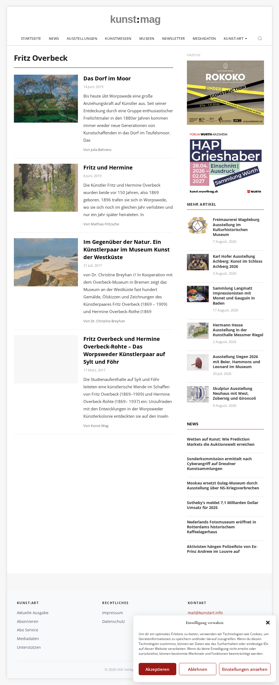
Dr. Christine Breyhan (108, 321)
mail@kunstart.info (205, 612)
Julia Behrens (101, 149)
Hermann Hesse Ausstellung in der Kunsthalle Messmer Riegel (238, 329)
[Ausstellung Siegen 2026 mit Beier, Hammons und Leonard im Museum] (198, 367)
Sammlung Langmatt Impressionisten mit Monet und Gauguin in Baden (234, 296)
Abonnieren (27, 621)
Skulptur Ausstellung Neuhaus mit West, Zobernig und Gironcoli (234, 393)
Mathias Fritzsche (105, 224)
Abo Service (27, 629)
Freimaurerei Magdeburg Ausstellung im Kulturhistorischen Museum (236, 227)
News (54, 38)
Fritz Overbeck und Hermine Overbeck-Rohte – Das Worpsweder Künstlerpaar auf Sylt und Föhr (124, 350)
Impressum (112, 612)
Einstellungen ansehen (245, 669)
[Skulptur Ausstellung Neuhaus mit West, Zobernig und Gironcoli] (198, 399)
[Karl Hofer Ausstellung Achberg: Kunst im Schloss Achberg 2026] (198, 266)
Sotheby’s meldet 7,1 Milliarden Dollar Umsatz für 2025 (222, 505)
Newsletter (173, 38)
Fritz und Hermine (108, 167)
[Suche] (259, 38)
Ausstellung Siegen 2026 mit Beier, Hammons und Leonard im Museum (236, 361)
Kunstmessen (118, 38)
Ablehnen (197, 669)
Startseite (31, 38)
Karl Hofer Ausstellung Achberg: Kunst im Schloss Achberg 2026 (237, 261)
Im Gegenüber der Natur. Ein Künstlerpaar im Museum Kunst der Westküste (126, 249)
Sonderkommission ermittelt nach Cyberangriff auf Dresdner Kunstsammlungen (219, 463)
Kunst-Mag (99, 425)
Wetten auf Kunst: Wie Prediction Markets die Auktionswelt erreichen (220, 442)
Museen (146, 38)
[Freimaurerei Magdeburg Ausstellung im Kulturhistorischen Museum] (198, 230)
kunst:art (234, 38)
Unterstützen (29, 647)
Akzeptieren (157, 669)
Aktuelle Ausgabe (32, 612)
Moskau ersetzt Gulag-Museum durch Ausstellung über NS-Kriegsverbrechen (223, 485)
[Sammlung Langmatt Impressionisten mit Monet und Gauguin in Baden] (198, 298)
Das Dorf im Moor (107, 78)
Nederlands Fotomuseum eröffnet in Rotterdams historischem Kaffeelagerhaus (221, 526)
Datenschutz (113, 621)
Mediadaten (204, 38)
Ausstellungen (82, 38)
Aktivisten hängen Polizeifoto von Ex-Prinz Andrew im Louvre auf (222, 549)
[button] (268, 622)
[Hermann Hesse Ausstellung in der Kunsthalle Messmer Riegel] (198, 335)
